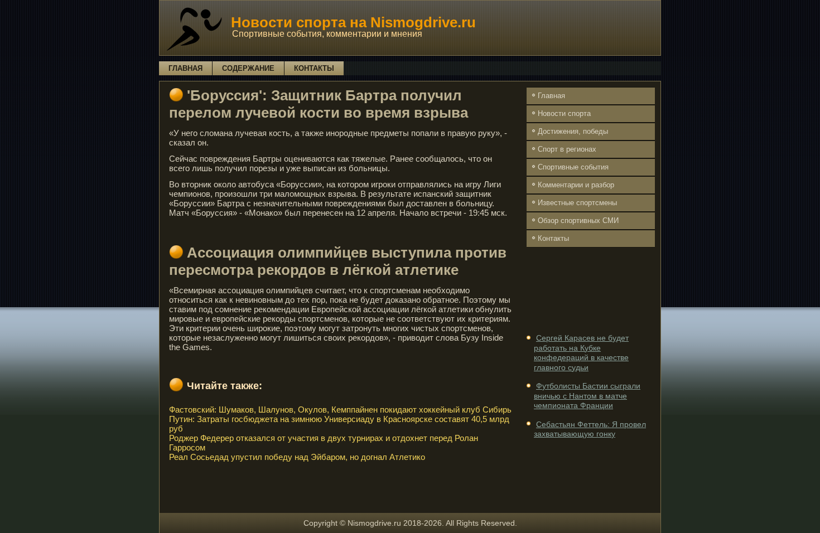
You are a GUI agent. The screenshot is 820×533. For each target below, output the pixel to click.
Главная (185, 68)
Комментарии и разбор (576, 185)
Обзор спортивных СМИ (578, 220)
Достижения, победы (573, 131)
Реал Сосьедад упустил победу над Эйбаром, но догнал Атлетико (297, 457)
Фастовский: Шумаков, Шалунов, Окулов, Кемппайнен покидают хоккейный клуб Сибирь (340, 409)
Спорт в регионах (567, 149)
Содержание (248, 68)
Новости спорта (564, 113)
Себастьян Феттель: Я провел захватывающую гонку (590, 429)
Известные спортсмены (577, 202)
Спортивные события (573, 167)
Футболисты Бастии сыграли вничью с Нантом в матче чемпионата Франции (587, 395)
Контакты (314, 68)
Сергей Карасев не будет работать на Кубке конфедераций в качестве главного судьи (581, 352)
